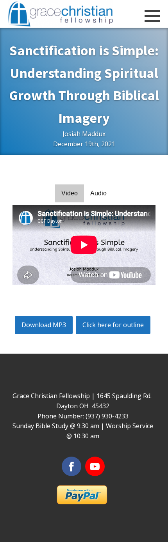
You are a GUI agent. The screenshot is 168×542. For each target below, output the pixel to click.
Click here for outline (113, 325)
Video (69, 193)
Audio (98, 193)
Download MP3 (43, 325)
